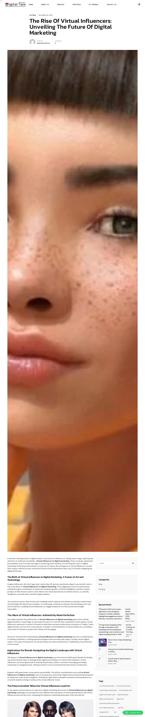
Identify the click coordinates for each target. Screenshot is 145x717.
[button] (133, 713)
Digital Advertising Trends (107, 695)
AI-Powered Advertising (106, 686)
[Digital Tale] (15, 4)
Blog (100, 584)
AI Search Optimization (123, 686)
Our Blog (102, 589)
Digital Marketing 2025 (106, 699)
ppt (115, 712)
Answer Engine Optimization (108, 690)
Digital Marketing (123, 695)
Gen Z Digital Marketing (106, 708)
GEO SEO (120, 708)
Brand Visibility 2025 (125, 690)
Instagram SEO (104, 712)
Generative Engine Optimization (109, 703)
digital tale (120, 699)
